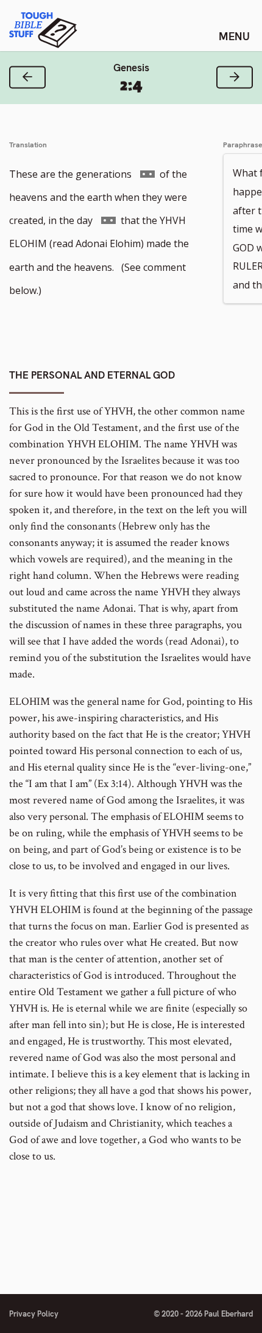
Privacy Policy (33, 1314)
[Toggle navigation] (234, 36)
